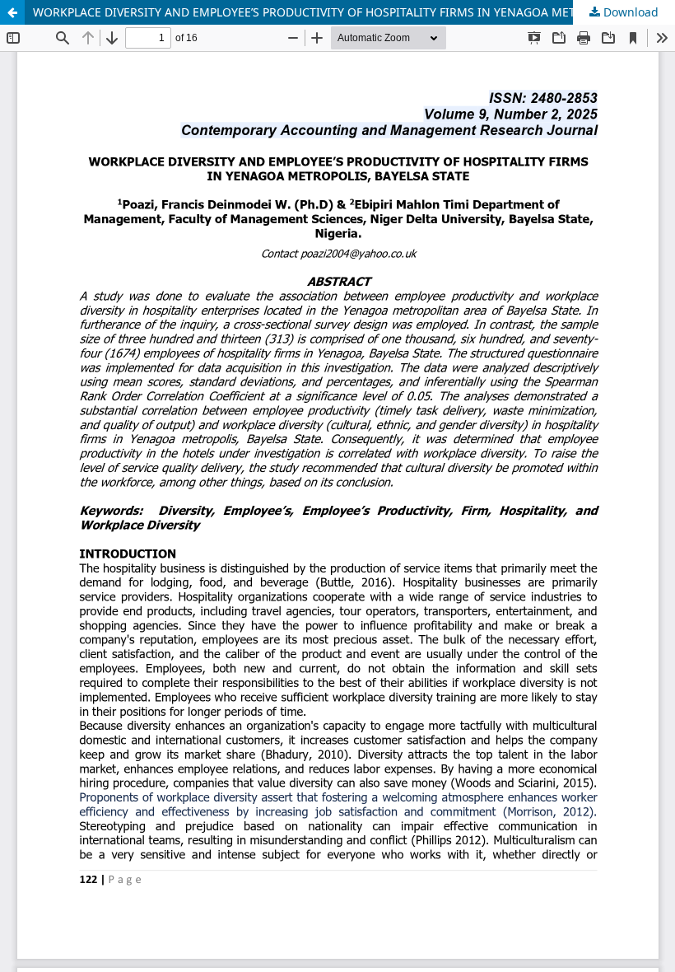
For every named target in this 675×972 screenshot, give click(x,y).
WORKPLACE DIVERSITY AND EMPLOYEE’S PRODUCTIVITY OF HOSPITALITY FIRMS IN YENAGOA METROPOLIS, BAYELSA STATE (354, 12)
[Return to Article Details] (12, 12)
